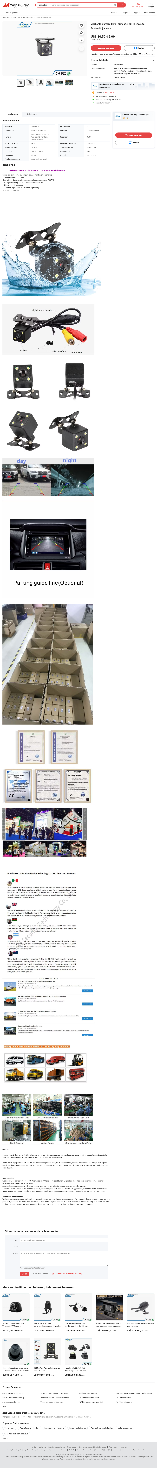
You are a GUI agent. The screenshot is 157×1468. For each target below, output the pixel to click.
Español (26, 1450)
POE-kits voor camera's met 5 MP (91, 1402)
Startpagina (6, 17)
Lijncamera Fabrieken (77, 1428)
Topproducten (113, 1447)
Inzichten (124, 1447)
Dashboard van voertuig (87, 1393)
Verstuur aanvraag (106, 48)
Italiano (63, 1450)
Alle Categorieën (12, 12)
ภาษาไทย (116, 1450)
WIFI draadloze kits (124, 1397)
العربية (89, 1450)
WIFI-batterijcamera (124, 1402)
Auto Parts (16, 17)
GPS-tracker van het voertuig (13, 1397)
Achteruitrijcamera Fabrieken (102, 1428)
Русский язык (54, 1450)
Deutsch (71, 1450)
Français (44, 1450)
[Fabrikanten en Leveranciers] (15, 5)
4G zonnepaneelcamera (11, 1402)
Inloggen (151, 6)
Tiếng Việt (132, 1450)
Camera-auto (9, 1428)
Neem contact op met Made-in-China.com (92, 1447)
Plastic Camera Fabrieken (29, 1428)
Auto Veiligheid (28, 17)
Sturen (24, 1273)
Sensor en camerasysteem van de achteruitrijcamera (136, 1393)
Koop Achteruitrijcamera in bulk (16, 1434)
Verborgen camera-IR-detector (52, 1402)
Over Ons (33, 1447)
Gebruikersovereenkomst (56, 1447)
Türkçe (124, 1450)
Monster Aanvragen (147, 54)
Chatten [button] (140, 48)
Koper (113, 12)
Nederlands (80, 1450)
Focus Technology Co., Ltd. (75, 1454)
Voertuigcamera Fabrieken (54, 1428)
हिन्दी (109, 1450)
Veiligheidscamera (125, 1428)
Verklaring (42, 1447)
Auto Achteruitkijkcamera (44, 17)
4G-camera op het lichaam (12, 1393)
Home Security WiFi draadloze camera (54, 1397)
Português (35, 1450)
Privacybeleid (71, 1447)
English (18, 1450)
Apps (136, 12)
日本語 (103, 1450)
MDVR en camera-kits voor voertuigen (54, 1393)
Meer (4, 1438)
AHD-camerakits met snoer (88, 1397)
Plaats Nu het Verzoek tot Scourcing (67, 1274)
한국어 (96, 1450)
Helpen (125, 12)
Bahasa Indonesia (144, 1450)
